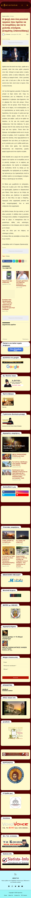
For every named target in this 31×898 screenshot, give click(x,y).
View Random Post (15, 349)
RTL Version (24, 895)
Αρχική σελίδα (5, 16)
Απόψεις (12, 16)
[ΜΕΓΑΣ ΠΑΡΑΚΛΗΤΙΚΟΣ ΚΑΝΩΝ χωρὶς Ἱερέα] (6, 457)
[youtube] (22, 495)
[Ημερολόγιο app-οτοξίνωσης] (8, 275)
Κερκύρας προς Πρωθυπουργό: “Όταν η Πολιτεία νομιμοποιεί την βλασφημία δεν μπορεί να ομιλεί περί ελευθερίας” (8, 304)
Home (5, 895)
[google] (8, 498)
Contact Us (17, 895)
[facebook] (8, 492)
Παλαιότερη (25, 339)
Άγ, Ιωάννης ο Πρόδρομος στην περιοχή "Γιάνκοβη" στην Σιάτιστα (19, 463)
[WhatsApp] (17, 261)
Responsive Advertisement (16, 42)
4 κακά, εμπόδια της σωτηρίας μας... (8, 541)
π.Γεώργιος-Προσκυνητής (20, 244)
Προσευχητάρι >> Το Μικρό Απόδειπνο (14, 447)
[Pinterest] (20, 261)
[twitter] (8, 495)
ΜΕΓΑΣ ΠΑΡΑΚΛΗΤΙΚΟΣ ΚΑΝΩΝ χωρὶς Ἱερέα (19, 455)
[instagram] (22, 492)
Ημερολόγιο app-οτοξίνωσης (7, 281)
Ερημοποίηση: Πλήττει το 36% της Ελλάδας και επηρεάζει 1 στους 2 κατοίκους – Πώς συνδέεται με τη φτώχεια (22, 561)
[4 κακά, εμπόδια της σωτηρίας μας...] (8, 535)
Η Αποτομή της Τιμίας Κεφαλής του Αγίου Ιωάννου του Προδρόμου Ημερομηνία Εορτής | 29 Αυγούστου (8, 560)
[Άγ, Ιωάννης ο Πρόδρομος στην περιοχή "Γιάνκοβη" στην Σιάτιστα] (6, 464)
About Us (11, 895)
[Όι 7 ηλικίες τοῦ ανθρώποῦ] (22, 535)
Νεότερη (5, 339)
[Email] (23, 261)
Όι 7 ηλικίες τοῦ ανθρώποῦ (20, 541)
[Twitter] (14, 261)
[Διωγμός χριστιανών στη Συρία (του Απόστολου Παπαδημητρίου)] (22, 275)
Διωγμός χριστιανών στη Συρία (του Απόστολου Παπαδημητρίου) (22, 283)
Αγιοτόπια (20, 892)
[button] (2, 5)
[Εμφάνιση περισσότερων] (26, 261)
